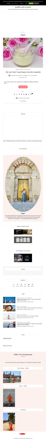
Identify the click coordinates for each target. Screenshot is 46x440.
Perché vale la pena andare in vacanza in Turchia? (27, 316)
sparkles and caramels (22, 301)
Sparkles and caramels (17, 75)
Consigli (21, 69)
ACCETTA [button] (21, 3)
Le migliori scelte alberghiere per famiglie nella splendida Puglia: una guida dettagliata (29, 324)
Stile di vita (22, 297)
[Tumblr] (21, 94)
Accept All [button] (31, 3)
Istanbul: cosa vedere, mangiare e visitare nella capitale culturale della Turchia (29, 300)
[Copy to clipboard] (29, 94)
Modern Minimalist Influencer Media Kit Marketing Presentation (17, 140)
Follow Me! (23, 356)
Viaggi (18, 297)
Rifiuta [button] (26, 3)
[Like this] (31, 94)
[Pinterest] (19, 94)
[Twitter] (16, 94)
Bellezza (17, 69)
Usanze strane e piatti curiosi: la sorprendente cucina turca (29, 307)
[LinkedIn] (26, 94)
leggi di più (36, 3)
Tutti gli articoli (26, 69)
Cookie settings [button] (15, 3)
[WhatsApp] (24, 94)
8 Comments (34, 75)
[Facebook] (14, 94)
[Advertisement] (23, 22)
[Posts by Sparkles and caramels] (9, 75)
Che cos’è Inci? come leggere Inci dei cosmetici (23, 72)
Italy (26, 77)
